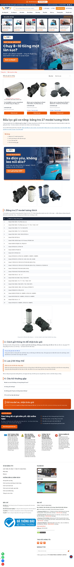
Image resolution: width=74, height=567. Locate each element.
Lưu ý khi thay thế (13, 140)
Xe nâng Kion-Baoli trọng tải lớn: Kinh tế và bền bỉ (25, 508)
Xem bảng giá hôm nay (9, 426)
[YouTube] (69, 4)
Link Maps (64, 512)
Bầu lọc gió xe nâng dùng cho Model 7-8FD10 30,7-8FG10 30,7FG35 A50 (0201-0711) (60, 103)
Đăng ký (5, 474)
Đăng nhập (5, 471)
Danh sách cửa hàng (31, 4)
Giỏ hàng (69, 8)
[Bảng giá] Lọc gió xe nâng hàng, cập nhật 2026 (55, 127)
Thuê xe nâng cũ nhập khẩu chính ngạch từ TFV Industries (19, 512)
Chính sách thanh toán (8, 485)
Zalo (53, 8)
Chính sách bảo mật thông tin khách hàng (12, 483)
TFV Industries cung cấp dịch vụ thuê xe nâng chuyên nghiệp (20, 510)
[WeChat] (2, 554)
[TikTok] (71, 4)
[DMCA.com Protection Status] (41, 532)
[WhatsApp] (2, 557)
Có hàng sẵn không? (9, 386)
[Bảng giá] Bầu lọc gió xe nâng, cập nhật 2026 (33, 127)
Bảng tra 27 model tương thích (16, 136)
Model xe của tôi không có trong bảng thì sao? (16, 382)
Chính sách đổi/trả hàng (8, 490)
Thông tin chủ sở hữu (8, 493)
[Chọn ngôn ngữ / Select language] (71, 556)
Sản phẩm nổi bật (9, 17)
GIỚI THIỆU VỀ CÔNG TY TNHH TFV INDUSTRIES (14, 469)
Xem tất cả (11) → (68, 16)
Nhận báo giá (61, 8)
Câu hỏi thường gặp (13, 142)
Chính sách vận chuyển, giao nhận (10, 488)
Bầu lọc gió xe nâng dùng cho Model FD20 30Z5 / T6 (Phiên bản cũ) (36, 103)
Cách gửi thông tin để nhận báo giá (17, 138)
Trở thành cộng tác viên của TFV (13, 435)
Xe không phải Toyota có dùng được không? (15, 390)
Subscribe (68, 551)
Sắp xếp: (51, 76)
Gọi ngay (47, 8)
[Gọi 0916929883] (2, 564)
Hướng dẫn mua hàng (8, 480)
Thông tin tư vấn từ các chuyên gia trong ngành (46, 436)
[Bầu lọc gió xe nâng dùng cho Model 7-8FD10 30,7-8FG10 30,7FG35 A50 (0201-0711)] (60, 90)
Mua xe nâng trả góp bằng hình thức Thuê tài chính (30, 436)
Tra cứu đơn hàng (53, 4)
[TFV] (7, 8)
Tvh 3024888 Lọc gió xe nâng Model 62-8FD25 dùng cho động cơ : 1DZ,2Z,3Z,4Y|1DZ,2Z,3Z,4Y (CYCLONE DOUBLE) (13, 103)
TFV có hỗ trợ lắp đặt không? (11, 395)
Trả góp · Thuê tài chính (32, 110)
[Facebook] (67, 4)
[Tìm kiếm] (40, 8)
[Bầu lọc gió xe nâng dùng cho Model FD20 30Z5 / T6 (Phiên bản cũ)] (37, 90)
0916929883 (62, 4)
